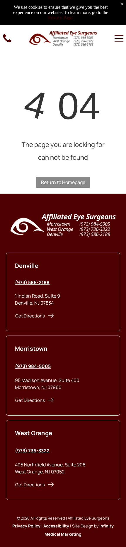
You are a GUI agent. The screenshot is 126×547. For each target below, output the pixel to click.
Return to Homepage (63, 182)
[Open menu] (119, 38)
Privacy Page (60, 17)
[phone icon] (7, 42)
